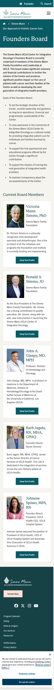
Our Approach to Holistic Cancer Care (23, 28)
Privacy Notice (10, 647)
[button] (26, 4)
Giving (6, 621)
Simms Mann (18, 23)
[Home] (4, 23)
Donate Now (13, 593)
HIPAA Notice (10, 642)
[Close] (50, 654)
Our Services (9, 630)
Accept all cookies (27, 682)
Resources (8, 635)
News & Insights (11, 625)
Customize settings (27, 673)
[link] (16, 605)
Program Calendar (12, 616)
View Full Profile (27, 260)
